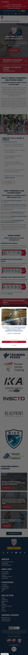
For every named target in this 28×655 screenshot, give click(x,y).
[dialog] (5, 654)
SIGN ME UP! (14, 341)
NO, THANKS (14, 345)
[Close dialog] (26, 308)
